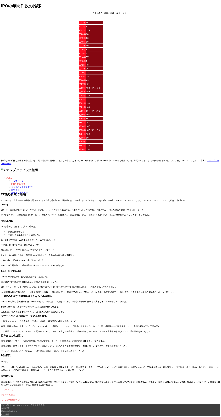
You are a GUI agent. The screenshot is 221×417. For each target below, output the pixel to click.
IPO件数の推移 (18, 183)
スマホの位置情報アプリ (22, 187)
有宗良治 (15, 190)
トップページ (17, 180)
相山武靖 (5, 414)
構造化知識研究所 (19, 193)
